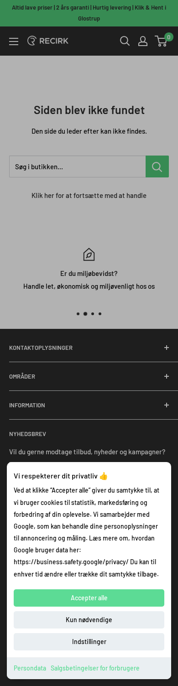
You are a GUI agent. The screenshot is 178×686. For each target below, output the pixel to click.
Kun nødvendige (89, 620)
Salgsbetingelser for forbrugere (95, 668)
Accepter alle (89, 598)
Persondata (30, 668)
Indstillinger (89, 641)
